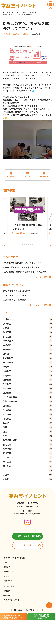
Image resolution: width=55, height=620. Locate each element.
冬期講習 (27, 332)
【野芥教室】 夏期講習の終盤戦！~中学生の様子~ (26, 271)
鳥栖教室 (27, 319)
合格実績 (27, 444)
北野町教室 (27, 358)
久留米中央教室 (27, 401)
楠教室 (27, 366)
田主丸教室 (27, 362)
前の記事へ (11, 176)
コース (6, 562)
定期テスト (27, 457)
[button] (50, 5)
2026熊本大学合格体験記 (14, 299)
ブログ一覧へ (42, 276)
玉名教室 (27, 388)
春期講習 (27, 336)
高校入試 (27, 466)
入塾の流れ (7, 580)
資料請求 (27, 545)
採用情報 (7, 595)
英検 (27, 435)
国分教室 (27, 405)
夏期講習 (27, 453)
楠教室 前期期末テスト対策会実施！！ (21, 267)
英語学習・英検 (27, 440)
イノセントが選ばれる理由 (14, 557)
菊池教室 (27, 418)
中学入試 (27, 461)
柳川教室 (27, 414)
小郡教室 (27, 323)
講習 (27, 427)
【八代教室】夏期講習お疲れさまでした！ (22, 263)
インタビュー (8, 576)
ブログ (27, 474)
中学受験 (27, 345)
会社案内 (7, 591)
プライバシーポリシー (12, 600)
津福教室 (27, 353)
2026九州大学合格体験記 (14, 295)
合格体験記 (27, 448)
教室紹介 (7, 567)
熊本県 (27, 422)
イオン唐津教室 (27, 397)
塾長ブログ (27, 340)
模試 (27, 431)
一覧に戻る (27, 176)
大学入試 (27, 470)
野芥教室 (27, 349)
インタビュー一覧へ (38, 304)
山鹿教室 (27, 379)
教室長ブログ (8, 571)
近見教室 (27, 327)
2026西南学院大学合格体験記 (16, 291)
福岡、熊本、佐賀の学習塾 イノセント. (28, 610)
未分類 (27, 479)
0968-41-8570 (27, 503)
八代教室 (27, 384)
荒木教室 (27, 409)
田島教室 (27, 392)
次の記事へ (43, 176)
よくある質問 (8, 586)
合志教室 (27, 371)
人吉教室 (27, 375)
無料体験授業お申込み (27, 536)
